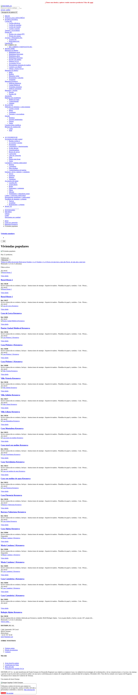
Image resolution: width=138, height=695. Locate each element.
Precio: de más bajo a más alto (56, 262)
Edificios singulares (15, 88)
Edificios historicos (15, 83)
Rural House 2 (7, 280)
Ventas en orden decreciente (10, 262)
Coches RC (8, 21)
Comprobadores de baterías (17, 170)
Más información (29, 690)
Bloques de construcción (13, 127)
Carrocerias (12, 154)
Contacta (8, 652)
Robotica (12, 118)
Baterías (11, 164)
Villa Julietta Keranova (10, 395)
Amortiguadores (14, 150)
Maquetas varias (14, 76)
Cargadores (12, 166)
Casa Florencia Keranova (11, 495)
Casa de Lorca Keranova (11, 313)
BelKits (11, 74)
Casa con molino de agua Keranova (16, 478)
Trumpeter (12, 79)
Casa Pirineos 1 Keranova (11, 361)
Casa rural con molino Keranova (14, 445)
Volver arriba (6, 621)
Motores (11, 177)
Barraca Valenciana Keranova (13, 512)
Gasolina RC (13, 183)
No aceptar (9, 693)
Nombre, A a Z (31, 262)
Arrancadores (13, 184)
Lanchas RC (9, 43)
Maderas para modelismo (13, 98)
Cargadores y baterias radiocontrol (16, 163)
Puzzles (11, 92)
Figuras (11, 121)
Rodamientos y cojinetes (16, 204)
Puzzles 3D (12, 94)
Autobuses (12, 112)
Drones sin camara (15, 36)
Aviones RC (13, 39)
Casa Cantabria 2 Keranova (12, 579)
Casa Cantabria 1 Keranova (12, 595)
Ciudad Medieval (14, 85)
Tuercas (11, 201)
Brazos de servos (14, 152)
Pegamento (12, 144)
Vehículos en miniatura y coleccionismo (17, 107)
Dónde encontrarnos (11, 650)
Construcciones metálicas (13, 125)
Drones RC (8, 32)
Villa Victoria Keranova (11, 378)
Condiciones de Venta (12, 665)
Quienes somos (10, 648)
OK (3, 241)
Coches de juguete (15, 27)
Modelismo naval (14, 52)
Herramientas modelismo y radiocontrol (17, 197)
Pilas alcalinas (13, 168)
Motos (11, 110)
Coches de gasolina (15, 25)
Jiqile (10, 130)
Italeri (11, 72)
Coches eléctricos (14, 23)
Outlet (7, 215)
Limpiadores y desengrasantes (18, 146)
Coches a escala (14, 108)
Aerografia (8, 96)
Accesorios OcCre (15, 63)
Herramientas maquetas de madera (20, 65)
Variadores (12, 179)
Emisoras (12, 175)
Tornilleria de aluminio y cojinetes (15, 199)
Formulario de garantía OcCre (14, 668)
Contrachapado (14, 101)
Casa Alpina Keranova (10, 529)
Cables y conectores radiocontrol (15, 195)
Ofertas (7, 214)
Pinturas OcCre (14, 61)
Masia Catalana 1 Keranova (12, 562)
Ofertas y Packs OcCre (16, 68)
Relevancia (5, 260)
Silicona (11, 192)
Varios (11, 123)
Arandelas (12, 203)
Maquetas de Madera (11, 50)
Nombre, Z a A (41, 262)
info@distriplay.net (7, 637)
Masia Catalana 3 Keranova (12, 545)
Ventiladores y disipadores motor (19, 194)
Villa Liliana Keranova (10, 412)
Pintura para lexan (14, 159)
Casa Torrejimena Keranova (12, 462)
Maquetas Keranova (11, 81)
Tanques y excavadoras (12, 30)
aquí (91, 2)
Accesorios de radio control (13, 139)
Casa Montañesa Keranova (12, 428)
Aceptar (3, 693)
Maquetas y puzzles (11, 90)
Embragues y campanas (16, 188)
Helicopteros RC (14, 41)
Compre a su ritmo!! (15, 67)
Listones (11, 103)
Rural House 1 (7, 297)
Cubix (11, 128)
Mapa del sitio (9, 667)
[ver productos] (5, 208)
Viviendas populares (15, 87)
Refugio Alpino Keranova (11, 612)
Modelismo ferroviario (16, 54)
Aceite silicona (13, 148)
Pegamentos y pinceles (16, 78)
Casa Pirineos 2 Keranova (11, 345)
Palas (10, 157)
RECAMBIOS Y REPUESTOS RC (20, 47)
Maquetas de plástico (11, 70)
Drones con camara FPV (17, 34)
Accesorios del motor (11, 181)
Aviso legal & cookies (12, 663)
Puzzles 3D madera (15, 59)
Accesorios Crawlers (15, 143)
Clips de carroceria (15, 155)
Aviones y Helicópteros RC (13, 38)
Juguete (7, 116)
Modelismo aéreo (14, 56)
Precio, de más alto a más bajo (75, 262)
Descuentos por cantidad (13, 217)
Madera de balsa (14, 99)
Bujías (11, 186)
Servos (11, 174)
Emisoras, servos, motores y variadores (17, 172)
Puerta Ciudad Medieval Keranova (15, 328)
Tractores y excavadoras (16, 114)
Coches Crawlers (14, 28)
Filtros (11, 190)
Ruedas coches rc (14, 141)
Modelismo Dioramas (16, 58)
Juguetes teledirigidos (16, 119)
